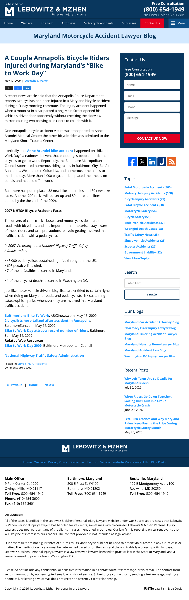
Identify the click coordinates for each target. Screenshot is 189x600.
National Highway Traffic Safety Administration (44, 355)
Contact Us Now (152, 138)
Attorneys (68, 23)
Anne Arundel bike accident (50, 150)
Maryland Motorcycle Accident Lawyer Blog (45, 9)
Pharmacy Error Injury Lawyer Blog (150, 328)
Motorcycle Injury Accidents (148, 193)
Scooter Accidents (140, 246)
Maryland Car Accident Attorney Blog (151, 322)
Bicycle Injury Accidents (32, 363)
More (181, 23)
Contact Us (152, 23)
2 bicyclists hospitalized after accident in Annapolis (47, 320)
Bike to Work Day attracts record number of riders (46, 330)
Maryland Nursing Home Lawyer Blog (151, 344)
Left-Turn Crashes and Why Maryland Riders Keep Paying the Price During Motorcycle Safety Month (151, 423)
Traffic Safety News (141, 235)
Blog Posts (158, 462)
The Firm (47, 23)
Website (26, 23)
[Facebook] (132, 161)
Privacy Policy (57, 462)
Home (8, 23)
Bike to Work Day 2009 (23, 345)
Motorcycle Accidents (99, 23)
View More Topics (137, 258)
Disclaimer (77, 462)
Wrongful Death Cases (143, 229)
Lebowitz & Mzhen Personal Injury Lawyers (59, 588)
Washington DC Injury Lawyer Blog (149, 356)
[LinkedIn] (152, 161)
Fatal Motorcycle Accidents (147, 187)
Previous (14, 384)
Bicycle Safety (137, 217)
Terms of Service (98, 462)
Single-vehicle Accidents (144, 240)
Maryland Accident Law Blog (145, 350)
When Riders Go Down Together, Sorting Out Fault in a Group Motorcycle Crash (148, 400)
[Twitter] (142, 161)
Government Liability (143, 252)
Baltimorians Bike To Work (27, 315)
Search (152, 294)
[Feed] (171, 161)
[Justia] (161, 161)
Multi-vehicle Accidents (144, 223)
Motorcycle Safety (140, 211)
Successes (129, 23)
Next (49, 384)
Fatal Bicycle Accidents (144, 205)
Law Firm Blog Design (163, 588)
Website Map (122, 462)
